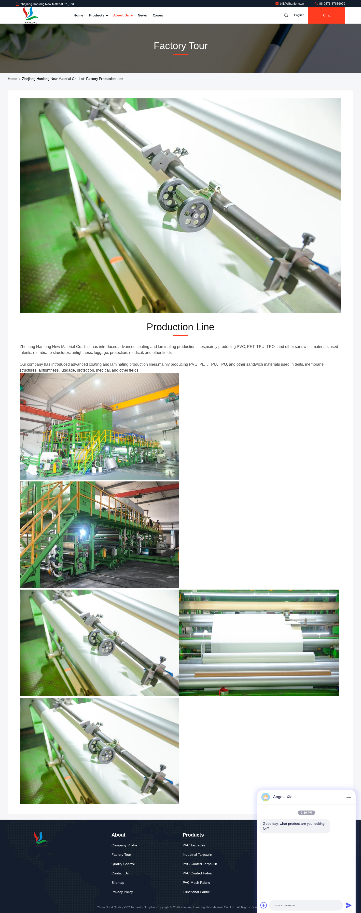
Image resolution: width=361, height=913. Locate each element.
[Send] (349, 905)
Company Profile (124, 845)
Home (78, 15)
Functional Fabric (196, 892)
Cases (158, 15)
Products (97, 15)
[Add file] (263, 905)
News (142, 15)
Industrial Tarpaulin (197, 854)
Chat (327, 15)
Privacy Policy (122, 892)
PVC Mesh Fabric (196, 882)
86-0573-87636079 (332, 3)
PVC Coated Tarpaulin (200, 864)
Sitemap (117, 882)
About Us (121, 15)
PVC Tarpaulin (194, 845)
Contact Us (120, 873)
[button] (166, 311)
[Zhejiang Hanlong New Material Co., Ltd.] (31, 15)
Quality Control (123, 864)
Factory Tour (121, 854)
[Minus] (349, 797)
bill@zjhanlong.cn (292, 3)
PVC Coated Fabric (198, 873)
